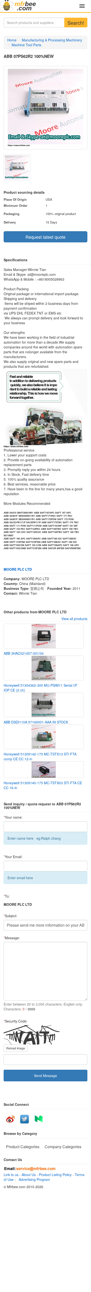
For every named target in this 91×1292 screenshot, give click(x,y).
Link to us (11, 1174)
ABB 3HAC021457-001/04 (24, 653)
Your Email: (13, 856)
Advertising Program (33, 1179)
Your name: (13, 817)
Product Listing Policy (55, 1174)
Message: (12, 937)
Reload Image (15, 1048)
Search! (75, 22)
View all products (74, 618)
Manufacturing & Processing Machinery (52, 40)
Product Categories (22, 1146)
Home (12, 40)
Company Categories (63, 1146)
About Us (29, 1174)
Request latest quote (45, 237)
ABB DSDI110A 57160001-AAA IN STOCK (36, 722)
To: (7, 896)
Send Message (45, 1075)
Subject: (10, 915)
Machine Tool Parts (26, 44)
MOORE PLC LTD (18, 569)
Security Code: (15, 1021)
